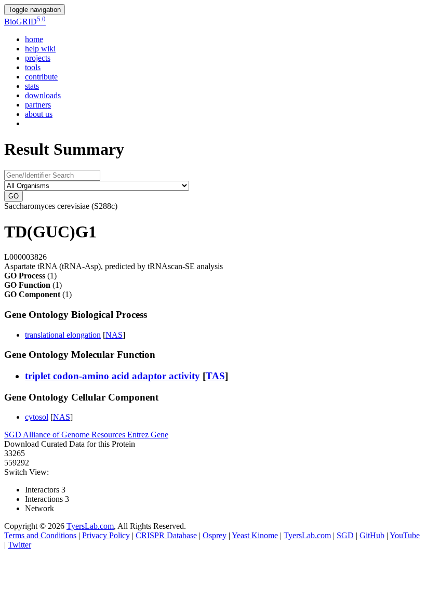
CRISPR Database (166, 535)
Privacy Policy (106, 535)
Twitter (19, 544)
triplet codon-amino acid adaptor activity (112, 375)
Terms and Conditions (40, 535)
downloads (43, 95)
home (34, 39)
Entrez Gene (147, 434)
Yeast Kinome (255, 535)
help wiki (40, 48)
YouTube (405, 535)
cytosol (36, 416)
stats (32, 86)
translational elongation (63, 334)
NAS (114, 334)
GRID (25, 21)
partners (38, 104)
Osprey (215, 535)
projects (37, 58)
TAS (215, 375)
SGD (13, 434)
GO (13, 196)
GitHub (372, 535)
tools (33, 67)
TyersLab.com (90, 526)
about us (38, 114)
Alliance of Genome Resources (75, 434)
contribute (41, 76)
